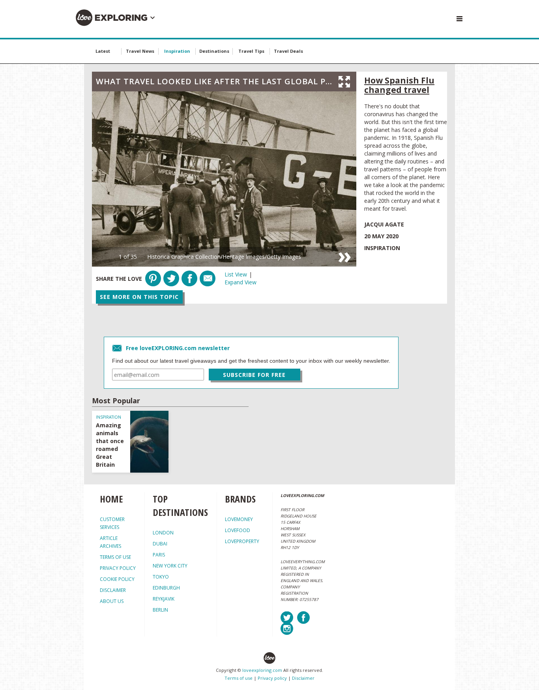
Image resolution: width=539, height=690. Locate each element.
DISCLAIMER (113, 590)
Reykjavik (163, 598)
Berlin (160, 610)
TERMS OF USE (115, 557)
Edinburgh (166, 587)
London (163, 532)
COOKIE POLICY (117, 579)
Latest (102, 51)
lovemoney (239, 519)
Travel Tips (251, 51)
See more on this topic (139, 296)
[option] (224, 179)
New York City (170, 565)
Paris (159, 554)
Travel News (140, 51)
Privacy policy (272, 678)
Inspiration (177, 51)
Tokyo (161, 576)
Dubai (160, 543)
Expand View (240, 282)
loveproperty (242, 541)
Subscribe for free (254, 374)
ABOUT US (112, 601)
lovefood (237, 530)
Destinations (214, 51)
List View (236, 274)
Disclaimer (303, 678)
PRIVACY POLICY (118, 568)
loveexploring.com (262, 670)
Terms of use (239, 678)
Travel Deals (288, 51)
